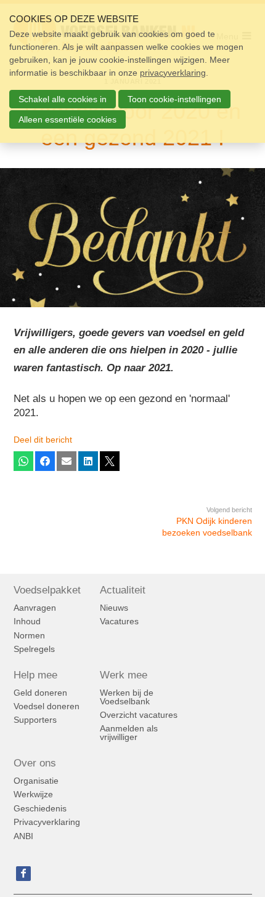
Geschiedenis (40, 808)
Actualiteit (122, 590)
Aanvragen (35, 607)
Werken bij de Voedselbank (126, 697)
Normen (29, 635)
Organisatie (36, 780)
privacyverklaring (173, 73)
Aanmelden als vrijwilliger (129, 732)
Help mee (35, 675)
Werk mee (123, 675)
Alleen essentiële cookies (67, 119)
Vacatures (119, 621)
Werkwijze (33, 794)
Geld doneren (40, 692)
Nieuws (114, 607)
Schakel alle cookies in (62, 99)
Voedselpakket (47, 590)
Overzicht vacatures (138, 714)
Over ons (35, 763)
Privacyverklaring (47, 822)
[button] (23, 461)
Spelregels (34, 649)
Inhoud (27, 621)
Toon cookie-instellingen (174, 99)
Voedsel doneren (47, 706)
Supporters (35, 719)
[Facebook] (23, 873)
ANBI (23, 836)
